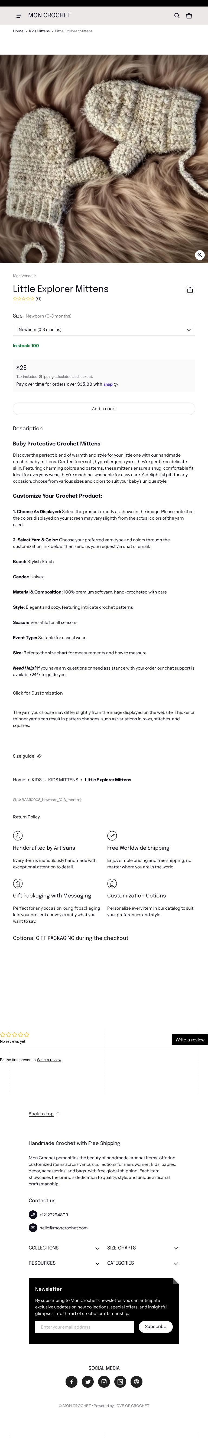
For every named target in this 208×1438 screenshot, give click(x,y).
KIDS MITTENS (63, 779)
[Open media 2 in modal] (104, 159)
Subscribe (155, 1326)
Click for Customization (38, 693)
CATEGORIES (120, 1263)
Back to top (41, 1114)
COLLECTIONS (44, 1248)
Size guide (23, 756)
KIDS (37, 779)
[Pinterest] (136, 1382)
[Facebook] (71, 1382)
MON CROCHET (77, 1406)
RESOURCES (42, 1263)
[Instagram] (104, 1382)
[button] (177, 16)
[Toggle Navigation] (19, 16)
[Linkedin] (120, 1382)
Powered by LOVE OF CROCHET (122, 1406)
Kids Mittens (39, 31)
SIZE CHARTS (121, 1248)
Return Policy (26, 817)
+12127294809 (54, 1214)
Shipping (46, 376)
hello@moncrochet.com (64, 1227)
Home (18, 31)
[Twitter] (88, 1382)
